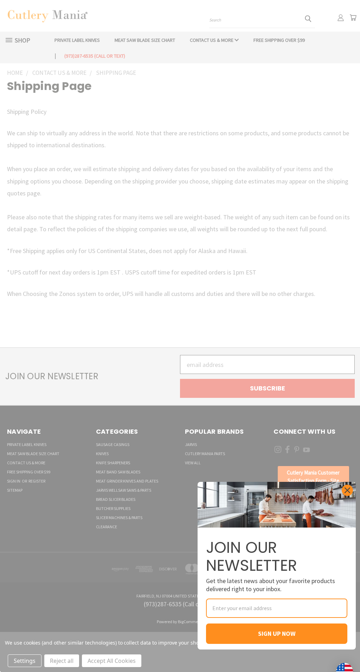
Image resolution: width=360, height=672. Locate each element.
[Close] (347, 490)
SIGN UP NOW (277, 633)
